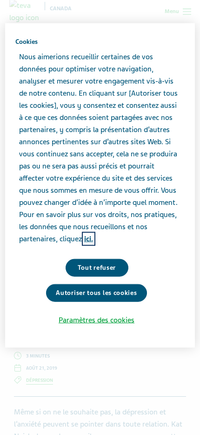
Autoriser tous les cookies (96, 293)
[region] (100, 185)
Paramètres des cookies (96, 319)
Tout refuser (97, 268)
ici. (88, 239)
